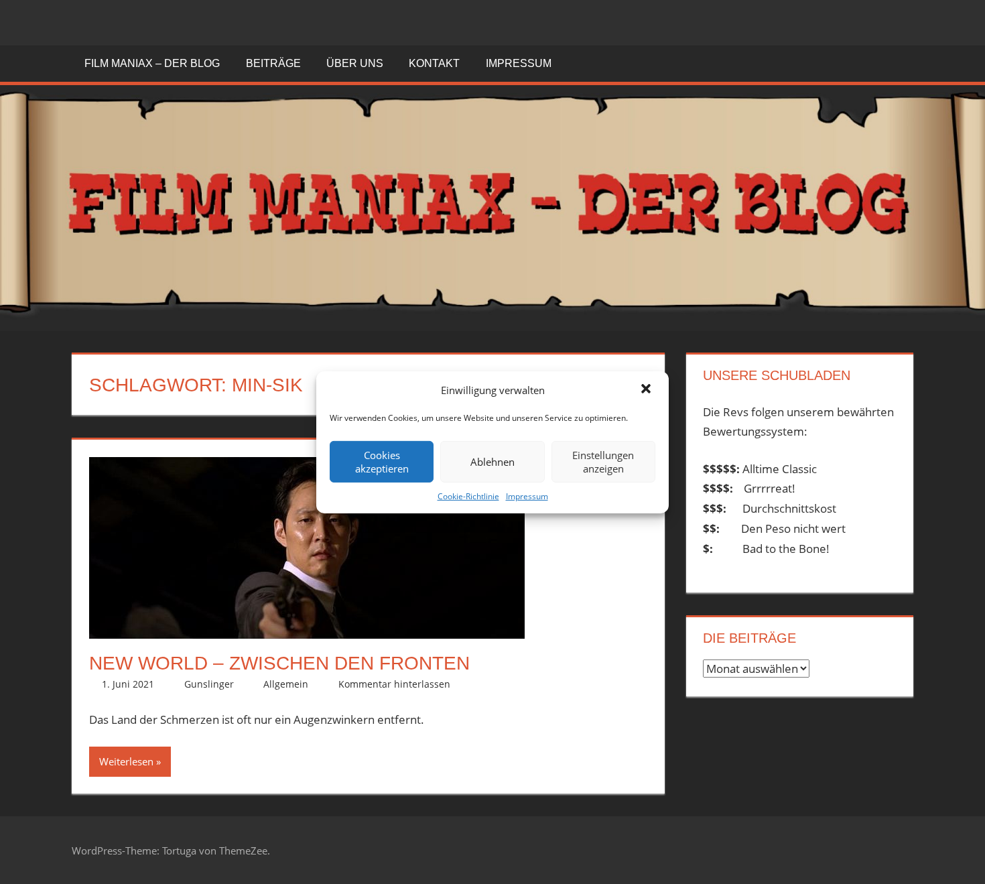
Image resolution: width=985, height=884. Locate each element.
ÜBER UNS (354, 63)
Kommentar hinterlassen (394, 684)
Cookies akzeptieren (382, 461)
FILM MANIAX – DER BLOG (152, 63)
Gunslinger (209, 684)
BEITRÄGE (273, 63)
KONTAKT (434, 63)
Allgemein (285, 684)
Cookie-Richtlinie (468, 496)
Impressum (527, 496)
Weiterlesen (126, 761)
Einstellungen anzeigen (603, 461)
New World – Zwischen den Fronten (279, 663)
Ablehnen (492, 461)
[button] (647, 390)
